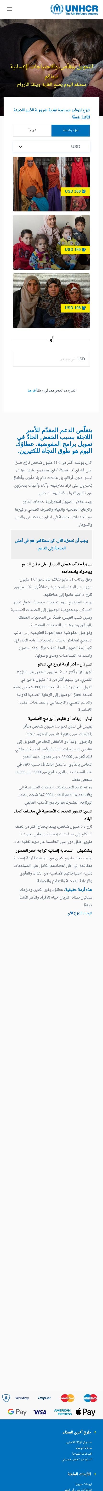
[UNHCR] (74, 10)
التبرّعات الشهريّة (82, 1454)
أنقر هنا (32, 390)
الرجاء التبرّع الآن (80, 913)
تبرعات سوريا (83, 1484)
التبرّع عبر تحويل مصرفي (77, 1459)
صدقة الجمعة (84, 1448)
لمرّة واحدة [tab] (71, 130)
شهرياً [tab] (32, 130)
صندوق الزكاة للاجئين (79, 1442)
